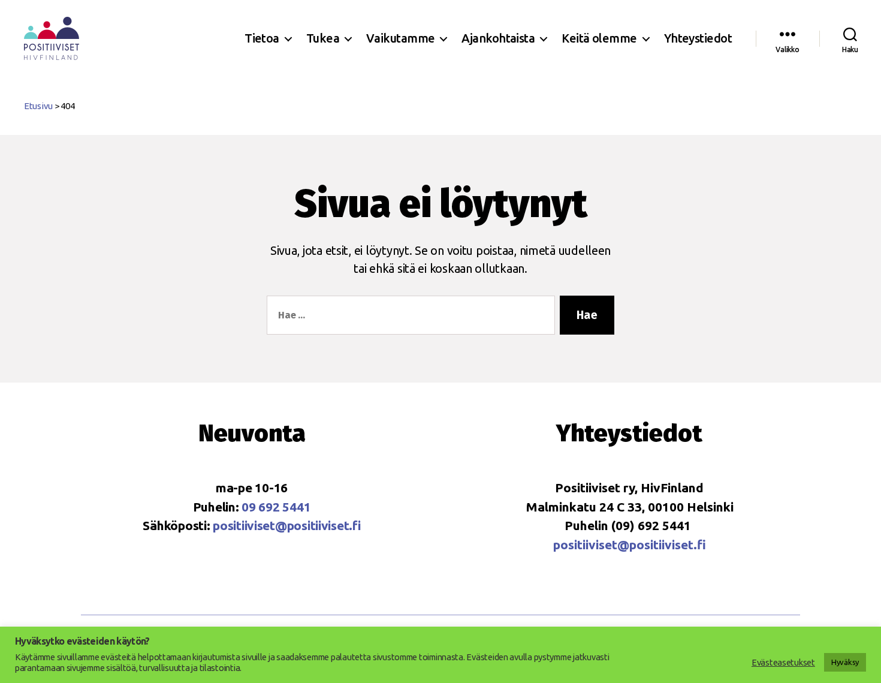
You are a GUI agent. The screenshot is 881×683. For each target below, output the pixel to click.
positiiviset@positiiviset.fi (286, 525)
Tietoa (262, 38)
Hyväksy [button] (845, 662)
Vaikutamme (400, 38)
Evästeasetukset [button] (783, 662)
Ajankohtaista (498, 38)
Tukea (322, 38)
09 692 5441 (276, 507)
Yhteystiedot (698, 38)
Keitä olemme (599, 38)
